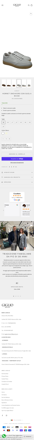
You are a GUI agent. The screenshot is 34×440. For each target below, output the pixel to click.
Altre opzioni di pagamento (17, 162)
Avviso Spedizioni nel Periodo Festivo (11, 405)
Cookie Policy (5, 379)
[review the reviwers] (15, 205)
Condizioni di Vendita (7, 381)
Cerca (3, 392)
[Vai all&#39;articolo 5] (24, 83)
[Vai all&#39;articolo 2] (9, 83)
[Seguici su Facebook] (2, 415)
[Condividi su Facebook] (9, 166)
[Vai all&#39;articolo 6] (29, 83)
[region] (17, 287)
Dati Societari (5, 373)
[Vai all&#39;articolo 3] (14, 83)
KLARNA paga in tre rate (8, 408)
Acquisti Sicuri (5, 384)
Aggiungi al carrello (17, 154)
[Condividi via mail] (16, 166)
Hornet (17, 90)
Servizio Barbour (6, 397)
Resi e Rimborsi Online (7, 400)
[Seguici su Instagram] (6, 415)
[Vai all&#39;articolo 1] (4, 83)
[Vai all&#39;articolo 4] (19, 83)
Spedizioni (4, 402)
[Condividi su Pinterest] (13, 166)
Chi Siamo (4, 394)
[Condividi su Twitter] (11, 166)
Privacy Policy (5, 376)
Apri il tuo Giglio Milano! (7, 410)
